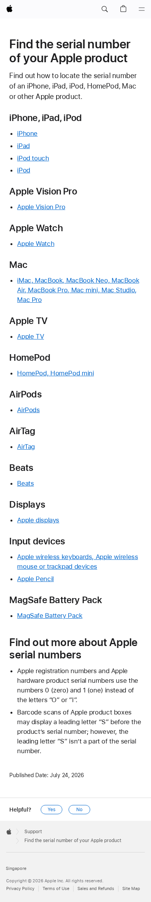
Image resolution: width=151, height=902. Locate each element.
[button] (104, 9)
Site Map (131, 888)
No (79, 809)
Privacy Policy (20, 888)
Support (33, 831)
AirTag (26, 446)
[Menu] (141, 9)
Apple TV (30, 336)
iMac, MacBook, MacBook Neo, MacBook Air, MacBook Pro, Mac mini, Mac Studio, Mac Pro (78, 290)
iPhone (27, 133)
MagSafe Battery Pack (49, 615)
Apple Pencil (35, 579)
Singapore (16, 868)
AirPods (28, 410)
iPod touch (33, 158)
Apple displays (38, 520)
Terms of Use (56, 888)
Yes (51, 809)
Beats (25, 483)
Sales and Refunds (95, 888)
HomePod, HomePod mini (55, 373)
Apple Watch (35, 243)
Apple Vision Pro (41, 207)
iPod (23, 170)
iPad (23, 146)
